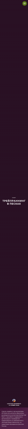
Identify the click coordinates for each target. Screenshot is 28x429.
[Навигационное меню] (24, 3)
